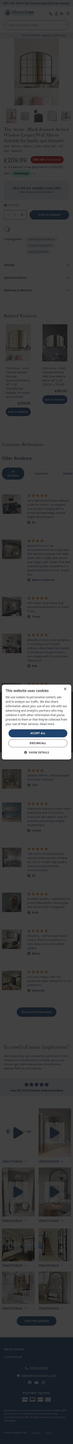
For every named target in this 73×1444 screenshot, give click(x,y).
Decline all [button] (38, 743)
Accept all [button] (38, 733)
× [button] (64, 689)
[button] (36, 752)
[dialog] (36, 722)
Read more (47, 724)
